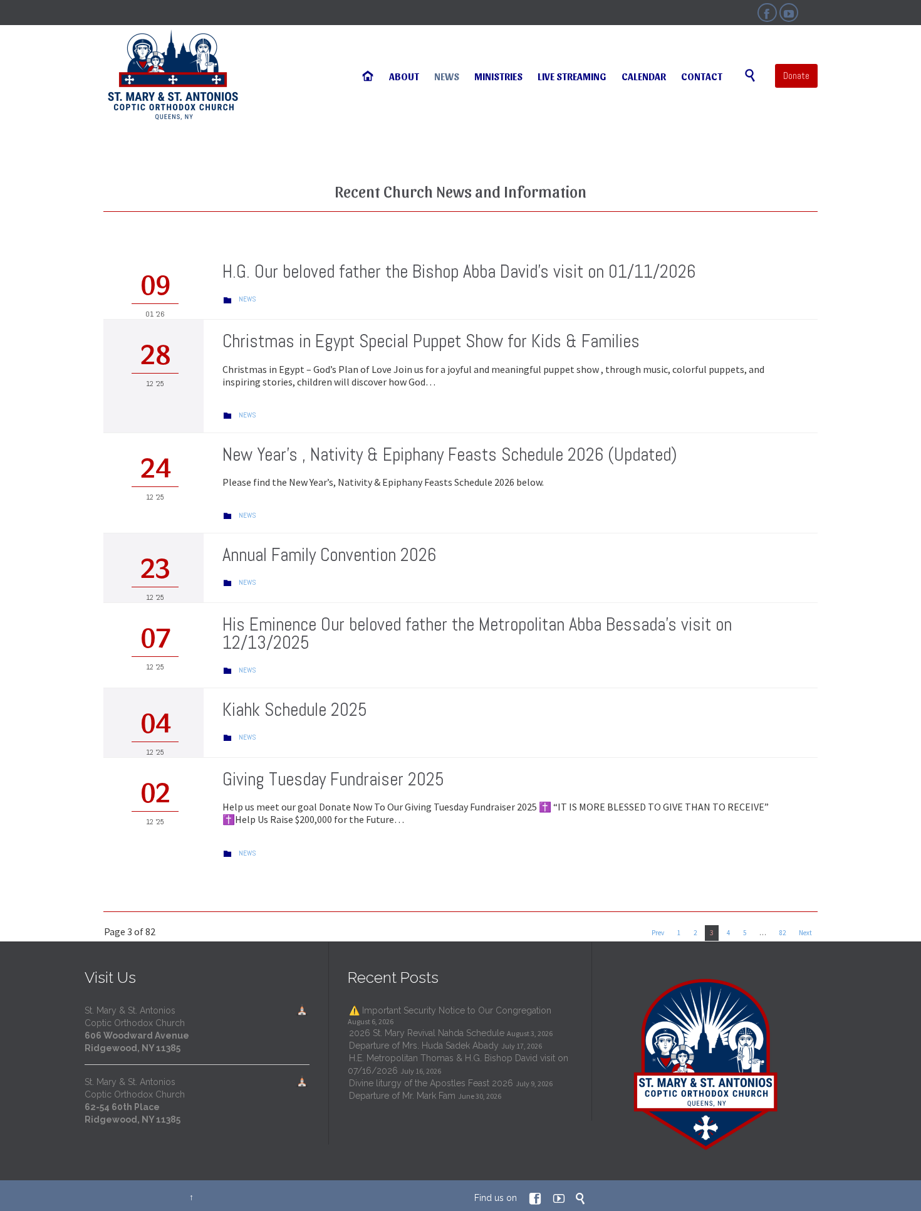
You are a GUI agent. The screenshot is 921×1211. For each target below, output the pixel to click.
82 (782, 932)
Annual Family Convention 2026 (329, 555)
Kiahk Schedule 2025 (294, 709)
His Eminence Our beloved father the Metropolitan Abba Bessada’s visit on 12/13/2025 (477, 633)
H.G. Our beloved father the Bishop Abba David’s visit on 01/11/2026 (458, 271)
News (247, 299)
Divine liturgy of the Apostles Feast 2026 (431, 1083)
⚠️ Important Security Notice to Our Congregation (450, 1010)
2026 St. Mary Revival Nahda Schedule (426, 1033)
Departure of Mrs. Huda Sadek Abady (424, 1046)
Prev (658, 932)
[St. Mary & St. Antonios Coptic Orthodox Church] (173, 75)
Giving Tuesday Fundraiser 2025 (333, 779)
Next (805, 932)
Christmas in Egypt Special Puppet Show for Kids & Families (431, 341)
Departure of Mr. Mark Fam (402, 1096)
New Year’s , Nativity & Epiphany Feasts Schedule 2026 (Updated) (449, 454)
